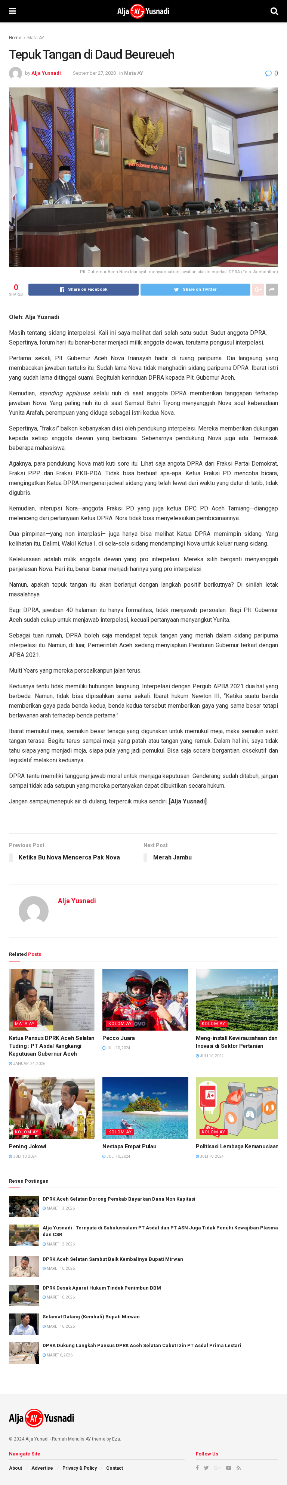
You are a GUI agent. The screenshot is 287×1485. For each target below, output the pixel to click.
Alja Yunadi (37, 1439)
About (15, 1468)
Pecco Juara (118, 1038)
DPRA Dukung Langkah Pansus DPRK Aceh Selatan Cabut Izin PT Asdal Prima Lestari (142, 1345)
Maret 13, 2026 (60, 1208)
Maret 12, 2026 (60, 1244)
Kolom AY (120, 1023)
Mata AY (35, 37)
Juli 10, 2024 (118, 1048)
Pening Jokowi (27, 1146)
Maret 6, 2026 (59, 1355)
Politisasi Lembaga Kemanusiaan (237, 1146)
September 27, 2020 (94, 73)
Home (15, 37)
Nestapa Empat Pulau (129, 1146)
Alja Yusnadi (46, 73)
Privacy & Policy (79, 1468)
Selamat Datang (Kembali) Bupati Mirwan (91, 1316)
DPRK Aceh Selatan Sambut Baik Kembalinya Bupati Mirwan (113, 1259)
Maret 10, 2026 (60, 1268)
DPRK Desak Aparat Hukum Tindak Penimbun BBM (102, 1288)
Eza (116, 1439)
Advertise (42, 1468)
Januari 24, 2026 (28, 1064)
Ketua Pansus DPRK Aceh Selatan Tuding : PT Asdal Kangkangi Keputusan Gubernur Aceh (52, 1046)
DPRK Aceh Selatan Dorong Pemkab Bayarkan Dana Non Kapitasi (119, 1199)
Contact (114, 1468)
